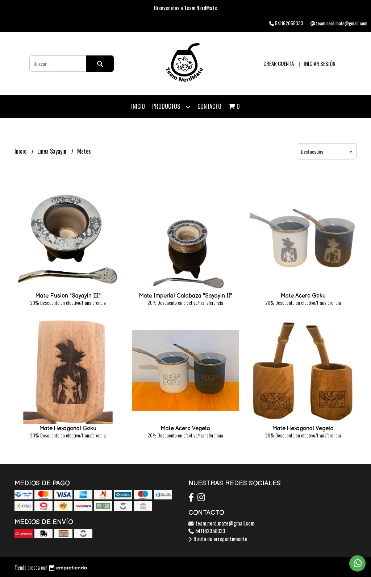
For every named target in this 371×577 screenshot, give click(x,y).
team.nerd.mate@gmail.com (224, 523)
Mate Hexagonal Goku (67, 428)
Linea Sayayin (52, 151)
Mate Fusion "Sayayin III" (68, 295)
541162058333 (209, 531)
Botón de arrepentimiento (219, 539)
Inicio (138, 106)
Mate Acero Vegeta (185, 428)
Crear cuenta (278, 63)
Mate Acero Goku (303, 295)
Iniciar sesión (319, 63)
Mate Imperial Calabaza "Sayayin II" (185, 295)
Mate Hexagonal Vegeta (303, 428)
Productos (167, 106)
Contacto (209, 106)
